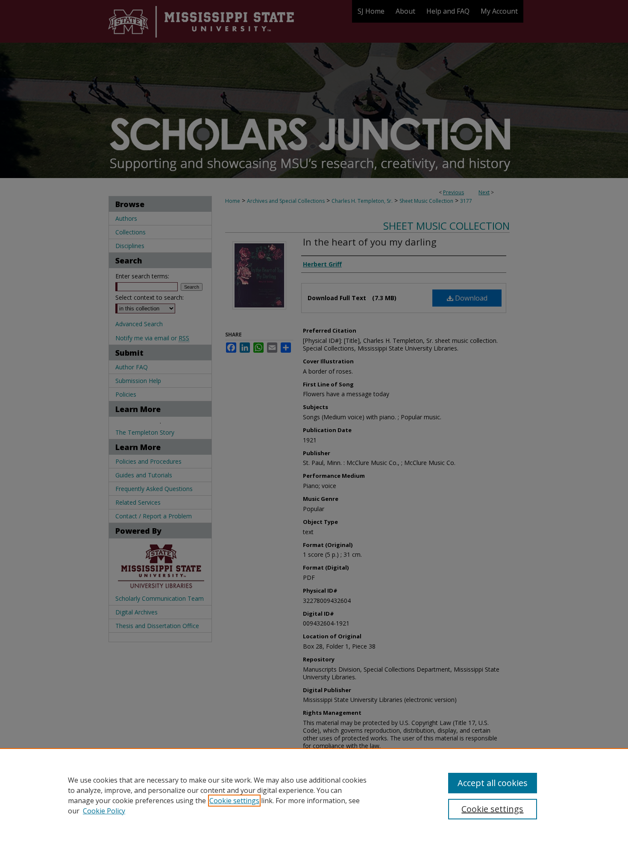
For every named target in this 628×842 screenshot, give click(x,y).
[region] (314, 795)
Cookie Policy (104, 811)
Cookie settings (234, 800)
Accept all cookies (493, 783)
